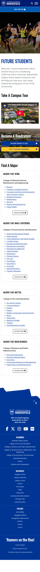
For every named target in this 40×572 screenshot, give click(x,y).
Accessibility (20, 512)
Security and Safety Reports (20, 496)
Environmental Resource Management (21, 362)
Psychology (11, 261)
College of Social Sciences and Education (20, 455)
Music (9, 315)
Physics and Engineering (16, 204)
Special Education (13, 268)
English (9, 308)
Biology (9, 187)
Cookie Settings (20, 545)
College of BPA (19, 370)
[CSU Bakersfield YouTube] (25, 430)
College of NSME (19, 213)
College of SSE (19, 277)
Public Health (12, 207)
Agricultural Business (15, 355)
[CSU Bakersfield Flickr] (32, 430)
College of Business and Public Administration (20, 447)
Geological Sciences (14, 197)
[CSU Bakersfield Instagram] (19, 430)
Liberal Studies (12, 251)
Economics (11, 360)
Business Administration (16, 357)
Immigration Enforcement (20, 518)
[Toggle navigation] (36, 3)
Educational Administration (17, 244)
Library (20, 461)
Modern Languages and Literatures (20, 313)
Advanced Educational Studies (18, 234)
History (9, 310)
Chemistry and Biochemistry (17, 189)
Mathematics (12, 199)
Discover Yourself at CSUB (19, 143)
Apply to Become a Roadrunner (19, 149)
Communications (13, 305)
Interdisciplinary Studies (16, 325)
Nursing (10, 202)
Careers (20, 484)
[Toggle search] (32, 3)
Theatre (10, 323)
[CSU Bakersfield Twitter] (13, 430)
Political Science (13, 256)
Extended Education (20, 458)
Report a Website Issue (20, 548)
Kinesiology (11, 254)
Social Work (11, 263)
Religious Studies (13, 320)
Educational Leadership (16, 249)
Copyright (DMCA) (20, 515)
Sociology (10, 266)
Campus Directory (20, 477)
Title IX (20, 527)
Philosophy (11, 318)
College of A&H (19, 331)
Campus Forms (20, 481)
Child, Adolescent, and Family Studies (21, 239)
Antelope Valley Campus (20, 441)
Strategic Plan (20, 499)
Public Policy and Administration (19, 365)
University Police (20, 502)
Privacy (20, 524)
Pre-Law (10, 259)
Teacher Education (14, 271)
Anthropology (12, 236)
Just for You (18, 9)
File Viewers (20, 487)
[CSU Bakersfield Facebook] (7, 430)
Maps (20, 490)
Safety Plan (20, 493)
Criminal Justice (12, 241)
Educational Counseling (16, 246)
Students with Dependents (20, 464)
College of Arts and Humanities (20, 444)
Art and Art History (14, 303)
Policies (20, 521)
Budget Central (20, 474)
